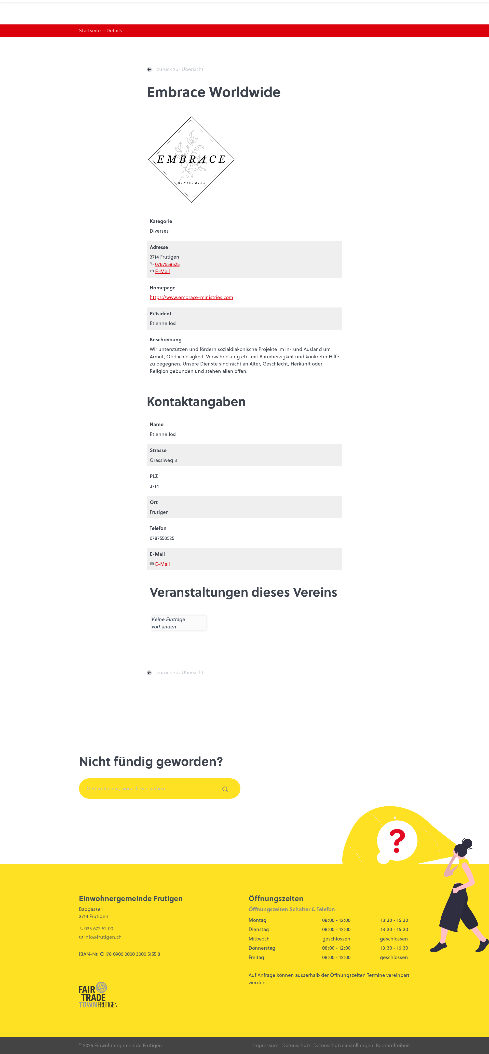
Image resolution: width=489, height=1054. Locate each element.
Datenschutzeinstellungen (343, 1045)
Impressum (265, 1045)
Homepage (162, 287)
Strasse (158, 450)
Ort (154, 502)
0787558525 (167, 264)
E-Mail (162, 271)
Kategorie (161, 221)
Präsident (160, 313)
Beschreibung (166, 339)
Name (157, 424)
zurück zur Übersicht (180, 69)
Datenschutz (296, 1045)
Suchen (222, 796)
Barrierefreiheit (393, 1045)
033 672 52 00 (98, 928)
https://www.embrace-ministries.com (191, 297)
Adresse (159, 247)
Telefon (158, 528)
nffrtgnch (104, 936)
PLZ (154, 476)
